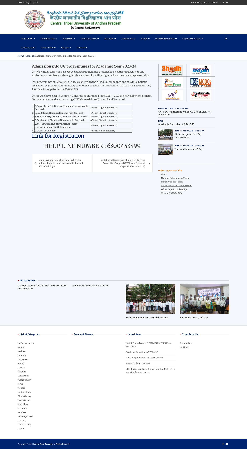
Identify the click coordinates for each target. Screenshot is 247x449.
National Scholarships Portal (175, 178)
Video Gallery (24, 424)
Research (108, 38)
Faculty (21, 367)
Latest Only (163, 108)
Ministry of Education (172, 181)
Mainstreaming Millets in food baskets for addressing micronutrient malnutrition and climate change (61, 163)
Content (22, 355)
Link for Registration (58, 136)
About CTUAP (26, 38)
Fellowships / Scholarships (174, 189)
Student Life (127, 38)
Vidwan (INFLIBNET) (171, 193)
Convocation (47, 47)
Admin (21, 347)
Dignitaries (23, 359)
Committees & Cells (191, 38)
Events (21, 363)
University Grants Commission (176, 185)
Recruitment (196, 2)
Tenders (22, 412)
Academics (67, 38)
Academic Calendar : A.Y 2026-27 (176, 124)
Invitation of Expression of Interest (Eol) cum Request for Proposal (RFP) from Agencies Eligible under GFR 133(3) (122, 163)
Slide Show (199, 131)
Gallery (65, 47)
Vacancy (22, 420)
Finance (22, 371)
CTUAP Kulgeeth (28, 47)
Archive (21, 351)
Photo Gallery (186, 131)
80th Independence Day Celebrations (188, 135)
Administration (48, 38)
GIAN (163, 174)
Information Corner (164, 38)
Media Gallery (24, 380)
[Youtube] (227, 2)
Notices (21, 388)
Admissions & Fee (88, 38)
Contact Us (82, 47)
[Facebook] (223, 2)
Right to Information (212, 2)
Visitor (21, 428)
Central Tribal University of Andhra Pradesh (51, 444)
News (172, 108)
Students (22, 408)
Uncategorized (25, 416)
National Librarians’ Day (189, 149)
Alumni (144, 38)
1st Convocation (26, 343)
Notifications (181, 108)
